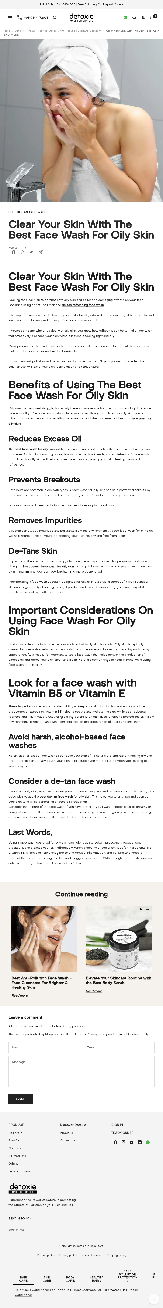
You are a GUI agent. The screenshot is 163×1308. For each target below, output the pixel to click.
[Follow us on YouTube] (131, 1142)
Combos (14, 1148)
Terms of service (92, 1255)
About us (66, 1133)
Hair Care (15, 1133)
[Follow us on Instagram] (123, 1142)
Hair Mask (22, 1290)
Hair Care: (23, 1279)
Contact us (68, 1140)
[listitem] (13, 252)
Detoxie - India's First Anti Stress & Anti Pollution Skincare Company (58, 30)
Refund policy (46, 1255)
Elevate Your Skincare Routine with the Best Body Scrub (118, 980)
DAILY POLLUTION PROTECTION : (128, 1276)
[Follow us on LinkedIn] (140, 1142)
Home (6, 30)
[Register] (76, 1230)
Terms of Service (127, 1034)
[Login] (143, 17)
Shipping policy (116, 1255)
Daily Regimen (19, 1171)
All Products (17, 1156)
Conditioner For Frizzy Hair (52, 1290)
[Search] (55, 17)
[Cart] (152, 17)
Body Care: (70, 1279)
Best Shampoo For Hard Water (96, 1290)
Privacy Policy (97, 1034)
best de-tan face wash (27, 212)
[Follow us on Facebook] (115, 1142)
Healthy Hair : (96, 1279)
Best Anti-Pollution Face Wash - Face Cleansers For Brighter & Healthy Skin (41, 982)
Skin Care (15, 1140)
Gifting (13, 1163)
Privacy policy (68, 1255)
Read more (19, 995)
